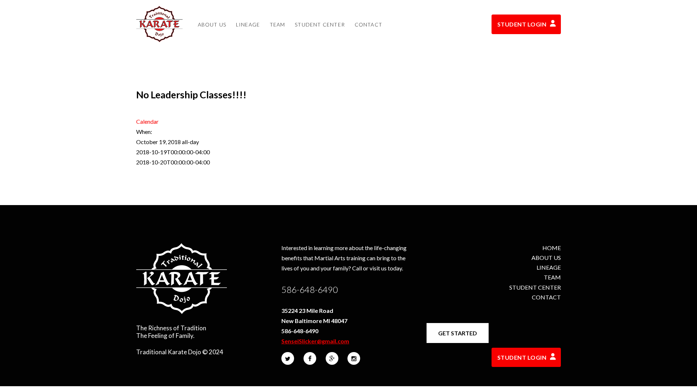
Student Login (522, 24)
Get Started (457, 333)
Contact (546, 297)
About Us (546, 257)
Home (551, 247)
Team (552, 277)
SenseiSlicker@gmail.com (315, 341)
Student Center (535, 287)
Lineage (549, 267)
